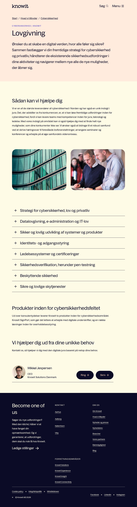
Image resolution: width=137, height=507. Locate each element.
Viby (57, 433)
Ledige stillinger (23, 448)
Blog (94, 450)
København (60, 426)
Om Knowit (97, 411)
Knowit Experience (63, 471)
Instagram (121, 495)
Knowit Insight (61, 476)
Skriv (103, 375)
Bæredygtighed (99, 445)
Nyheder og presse (101, 422)
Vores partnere (99, 439)
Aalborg (58, 419)
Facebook (94, 495)
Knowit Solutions (62, 465)
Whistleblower (53, 491)
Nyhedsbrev (98, 428)
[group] (104, 6)
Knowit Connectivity (63, 482)
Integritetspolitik (35, 491)
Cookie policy (17, 491)
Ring (83, 375)
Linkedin (107, 495)
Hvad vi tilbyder (29, 18)
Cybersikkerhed (49, 18)
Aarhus (58, 412)
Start (14, 18)
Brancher (96, 434)
